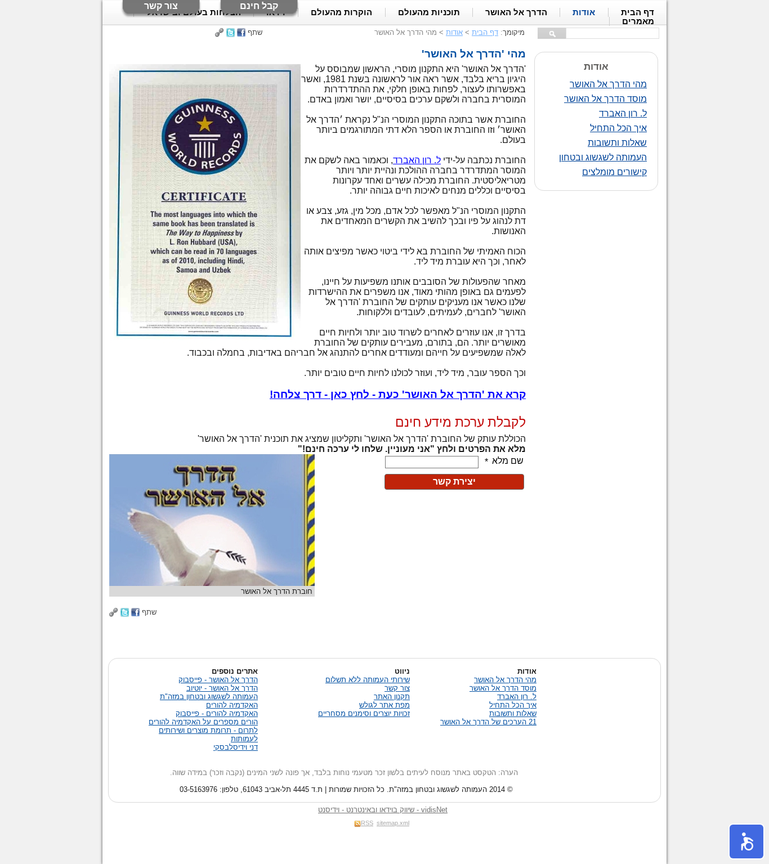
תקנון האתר (392, 696)
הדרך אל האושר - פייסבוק (218, 679)
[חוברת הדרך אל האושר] (212, 583)
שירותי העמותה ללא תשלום (367, 679)
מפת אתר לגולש (384, 705)
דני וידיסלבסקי (235, 747)
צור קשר (161, 6)
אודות (454, 32)
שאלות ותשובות (617, 142)
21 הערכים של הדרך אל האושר (488, 722)
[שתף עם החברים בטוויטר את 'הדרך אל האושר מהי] (230, 32)
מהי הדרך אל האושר (608, 84)
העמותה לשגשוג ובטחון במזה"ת (209, 696)
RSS (367, 823)
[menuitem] (638, 21)
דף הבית (485, 32)
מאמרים (638, 21)
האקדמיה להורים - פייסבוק (217, 713)
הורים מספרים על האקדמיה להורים (203, 722)
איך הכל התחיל (618, 128)
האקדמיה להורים (232, 705)
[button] (746, 841)
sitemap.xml (393, 823)
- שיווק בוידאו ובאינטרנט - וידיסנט (383, 809)
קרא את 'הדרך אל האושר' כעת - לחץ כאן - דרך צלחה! (398, 394)
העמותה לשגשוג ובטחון (603, 157)
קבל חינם (259, 6)
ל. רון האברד (623, 113)
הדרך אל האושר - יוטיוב (222, 688)
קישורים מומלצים (614, 172)
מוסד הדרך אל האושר (605, 99)
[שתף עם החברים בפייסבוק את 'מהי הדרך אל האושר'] (241, 32)
